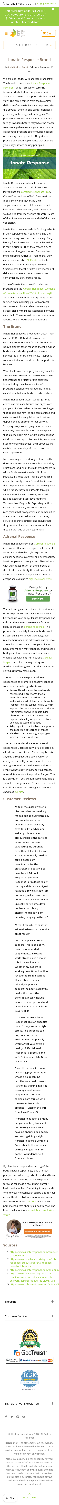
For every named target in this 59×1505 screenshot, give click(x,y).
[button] (47, 45)
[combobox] (28, 45)
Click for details (29, 22)
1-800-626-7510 (46, 4)
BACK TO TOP (29, 1497)
